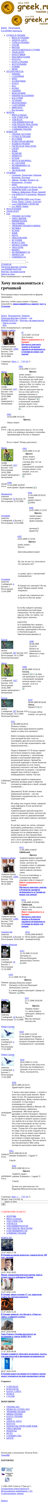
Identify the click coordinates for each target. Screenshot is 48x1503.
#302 (9, 414)
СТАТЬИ (10, 1396)
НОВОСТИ (6, 1238)
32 (14, 499)
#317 (27, 998)
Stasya (4, 372)
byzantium (5, 516)
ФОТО (9, 1433)
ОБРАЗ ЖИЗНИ (13, 1428)
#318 (21, 1032)
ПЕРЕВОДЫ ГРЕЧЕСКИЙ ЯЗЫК (22, 1426)
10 (27, 361)
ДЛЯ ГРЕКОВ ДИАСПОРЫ (19, 1228)
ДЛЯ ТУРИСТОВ (14, 1221)
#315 (22, 951)
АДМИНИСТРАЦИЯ (16, 1233)
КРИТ (9, 1419)
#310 (30, 700)
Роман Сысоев (7, 1026)
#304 (9, 482)
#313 (23, 900)
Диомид (5, 1000)
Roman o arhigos (8, 330)
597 (14, 653)
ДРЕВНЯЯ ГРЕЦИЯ (15, 1411)
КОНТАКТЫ (12, 1389)
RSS (5, 325)
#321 (11, 1151)
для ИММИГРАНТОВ (16, 319)
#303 (24, 448)
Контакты (17, 31)
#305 (30, 493)
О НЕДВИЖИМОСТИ (16, 1231)
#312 (21, 847)
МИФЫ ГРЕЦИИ (14, 1414)
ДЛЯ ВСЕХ (11, 1223)
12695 (15, 349)
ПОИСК (10, 1394)
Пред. (14, 361)
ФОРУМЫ (11, 1216)
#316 (11, 974)
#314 (27, 932)
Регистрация (14, 28)
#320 (14, 1082)
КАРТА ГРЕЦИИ (14, 1416)
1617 (15, 389)
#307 (19, 536)
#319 (22, 1060)
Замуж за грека (9, 323)
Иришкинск (6, 494)
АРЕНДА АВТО (14, 1421)
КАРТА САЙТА (13, 1391)
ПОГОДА (10, 1424)
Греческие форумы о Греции (14, 318)
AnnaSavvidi (6, 932)
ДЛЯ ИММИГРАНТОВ (17, 1226)
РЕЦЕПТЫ (11, 1431)
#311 (13, 721)
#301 (21, 366)
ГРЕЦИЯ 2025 (13, 1407)
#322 (14, 1166)
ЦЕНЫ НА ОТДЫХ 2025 (18, 1409)
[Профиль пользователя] (8, 344)
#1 (22, 332)
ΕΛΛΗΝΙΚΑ (7, 31)
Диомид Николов (9, 944)
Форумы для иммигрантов (32, 320)
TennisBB (5, 1455)
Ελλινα (4, 639)
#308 (31, 641)
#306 (31, 508)
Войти (4, 28)
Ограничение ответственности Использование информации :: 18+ (17, 1489)
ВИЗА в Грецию (13, 1219)
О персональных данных (12, 1493)
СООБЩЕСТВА (13, 1436)
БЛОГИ (9, 1438)
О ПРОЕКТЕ (12, 1386)
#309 (24, 667)
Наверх (4, 1501)
